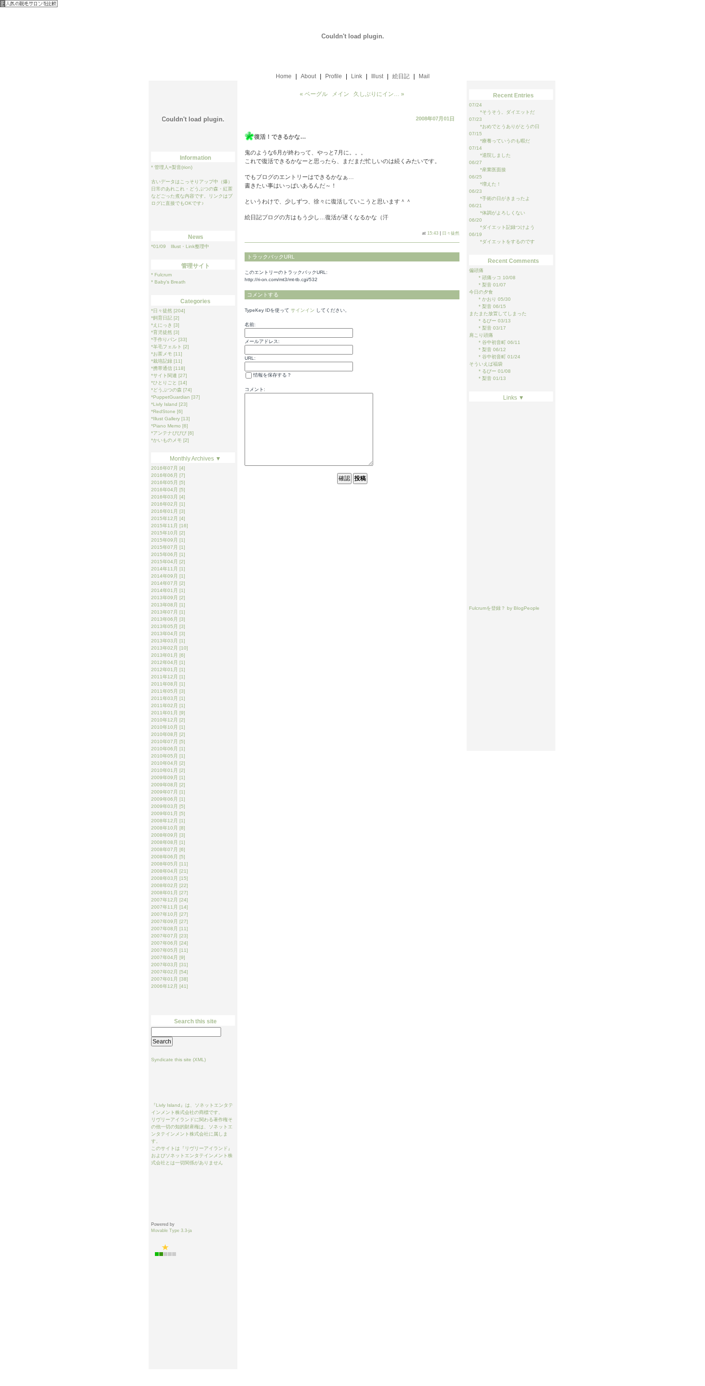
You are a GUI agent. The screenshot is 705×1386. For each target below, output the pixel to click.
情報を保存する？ (272, 375)
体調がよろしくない (503, 212)
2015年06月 (164, 554)
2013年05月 (164, 626)
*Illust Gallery (165, 418)
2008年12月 (164, 820)
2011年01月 (164, 712)
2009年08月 (164, 784)
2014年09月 (164, 576)
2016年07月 (164, 468)
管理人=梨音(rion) (173, 167)
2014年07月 (164, 583)
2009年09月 (164, 777)
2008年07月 (164, 849)
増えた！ (491, 184)
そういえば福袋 (486, 364)
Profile (333, 76)
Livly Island (168, 1105)
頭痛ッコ (491, 277)
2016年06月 (164, 475)
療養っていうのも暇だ (506, 140)
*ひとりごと (164, 382)
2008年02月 (164, 885)
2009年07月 (164, 791)
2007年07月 (164, 935)
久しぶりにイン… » (378, 94)
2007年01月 (164, 979)
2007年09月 (164, 921)
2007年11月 (164, 907)
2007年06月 (164, 943)
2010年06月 (164, 748)
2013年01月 (164, 655)
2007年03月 (164, 964)
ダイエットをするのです (508, 241)
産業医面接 (494, 169)
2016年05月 (164, 482)
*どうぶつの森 (166, 389)
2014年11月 (164, 568)
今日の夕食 (481, 292)
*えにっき (161, 325)
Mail (424, 76)
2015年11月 (164, 525)
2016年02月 (164, 504)
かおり (488, 299)
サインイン (303, 310)
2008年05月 (164, 863)
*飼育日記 (161, 317)
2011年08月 (164, 684)
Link (356, 76)
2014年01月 (164, 590)
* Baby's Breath (168, 281)
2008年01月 (164, 892)
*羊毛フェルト (166, 346)
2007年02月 (164, 971)
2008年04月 (164, 871)
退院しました (496, 155)
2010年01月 (164, 770)
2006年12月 (164, 986)
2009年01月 (164, 813)
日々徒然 (450, 233)
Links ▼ (513, 397)
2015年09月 (164, 540)
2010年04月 (164, 763)
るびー (488, 320)
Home (284, 76)
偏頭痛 (476, 270)
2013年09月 (164, 597)
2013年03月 (164, 640)
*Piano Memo (166, 425)
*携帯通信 (161, 368)
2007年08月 (164, 928)
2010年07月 (164, 741)
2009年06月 (164, 799)
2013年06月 (164, 619)
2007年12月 (164, 899)
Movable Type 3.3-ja (171, 1230)
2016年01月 (164, 511)
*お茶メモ (161, 353)
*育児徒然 (161, 332)
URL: (250, 358)
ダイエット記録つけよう (508, 227)
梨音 (486, 284)
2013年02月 (164, 648)
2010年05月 (164, 755)
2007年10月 (164, 914)
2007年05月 (164, 950)
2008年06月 (164, 856)
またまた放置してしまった (498, 313)
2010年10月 (164, 727)
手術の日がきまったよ (506, 198)
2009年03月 (164, 806)
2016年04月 (164, 489)
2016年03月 (164, 496)
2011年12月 (164, 676)
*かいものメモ (166, 440)
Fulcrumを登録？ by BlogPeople (504, 608)
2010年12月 (164, 720)
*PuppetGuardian (170, 397)
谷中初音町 (493, 342)
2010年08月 (164, 734)
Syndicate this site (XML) (178, 1059)
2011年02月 (164, 705)
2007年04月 (164, 957)
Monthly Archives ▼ (195, 458)
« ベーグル (314, 94)
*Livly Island (164, 404)
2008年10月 (164, 827)
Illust (377, 76)
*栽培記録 (161, 361)
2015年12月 (164, 518)
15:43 (432, 233)
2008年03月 (164, 878)
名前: (250, 324)
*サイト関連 (164, 375)
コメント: (255, 389)
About (308, 76)
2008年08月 (164, 842)
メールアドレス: (262, 341)
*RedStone (163, 411)
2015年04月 (164, 561)
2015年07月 (164, 547)
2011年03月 (164, 698)
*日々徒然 (161, 310)
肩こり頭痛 (481, 335)
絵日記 (401, 76)
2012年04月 (164, 662)
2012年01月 (164, 669)
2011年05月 (164, 691)
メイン (340, 94)
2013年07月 (164, 612)
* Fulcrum (161, 274)
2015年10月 (164, 532)
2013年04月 (164, 633)
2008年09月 (164, 835)
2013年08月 (164, 604)
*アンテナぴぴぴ (169, 433)
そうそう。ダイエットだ (508, 112)
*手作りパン (164, 339)
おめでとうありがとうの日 (511, 126)
